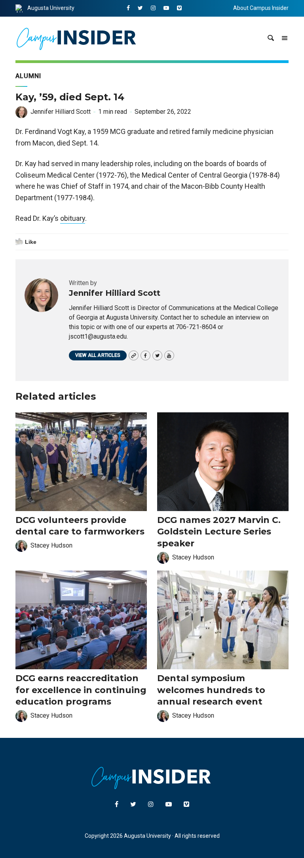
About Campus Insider (261, 8)
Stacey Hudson (51, 545)
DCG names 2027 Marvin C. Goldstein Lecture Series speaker (219, 532)
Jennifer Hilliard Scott (60, 111)
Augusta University (50, 8)
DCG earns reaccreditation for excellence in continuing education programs (80, 690)
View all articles (97, 355)
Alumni (28, 76)
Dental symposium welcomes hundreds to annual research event (211, 690)
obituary (72, 218)
